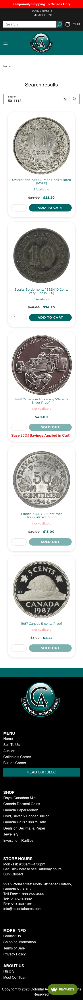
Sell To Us (11, 744)
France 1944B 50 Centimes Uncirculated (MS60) (41, 515)
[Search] (74, 99)
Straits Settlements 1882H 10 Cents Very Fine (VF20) (41, 291)
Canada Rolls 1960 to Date (24, 822)
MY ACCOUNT (42, 15)
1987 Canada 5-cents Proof (41, 623)
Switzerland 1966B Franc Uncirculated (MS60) (41, 181)
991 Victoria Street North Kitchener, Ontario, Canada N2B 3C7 (37, 886)
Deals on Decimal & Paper (24, 828)
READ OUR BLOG (41, 772)
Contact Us (12, 935)
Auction (9, 750)
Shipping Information (19, 941)
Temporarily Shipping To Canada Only (41, 4)
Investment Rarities (18, 840)
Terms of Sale (14, 948)
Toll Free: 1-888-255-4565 (23, 893)
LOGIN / (36, 11)
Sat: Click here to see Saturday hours (32, 868)
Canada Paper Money (20, 810)
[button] (5, 43)
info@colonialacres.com (22, 908)
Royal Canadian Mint (20, 797)
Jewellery (10, 834)
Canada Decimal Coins (21, 803)
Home (7, 66)
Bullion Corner (14, 762)
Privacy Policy (14, 954)
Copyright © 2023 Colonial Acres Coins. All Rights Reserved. (41, 991)
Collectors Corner (17, 756)
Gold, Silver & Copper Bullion (26, 816)
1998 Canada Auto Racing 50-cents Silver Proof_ (41, 401)
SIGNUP (47, 11)
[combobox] (41, 99)
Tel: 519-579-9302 (17, 898)
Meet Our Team (15, 977)
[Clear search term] (65, 99)
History (8, 971)
